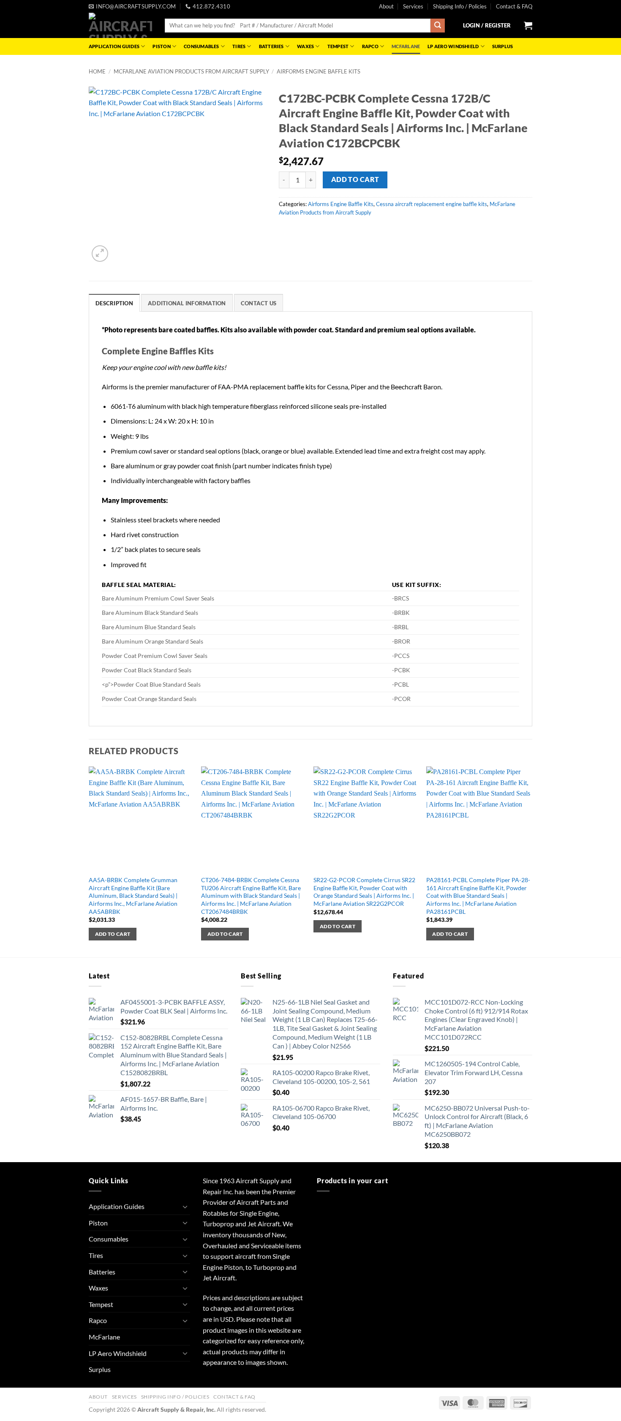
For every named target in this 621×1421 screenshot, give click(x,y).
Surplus (502, 46)
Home (97, 71)
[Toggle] (185, 1206)
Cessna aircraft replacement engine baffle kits (431, 204)
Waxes (305, 46)
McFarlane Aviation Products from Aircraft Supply (191, 71)
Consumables (201, 46)
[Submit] (437, 26)
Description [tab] (114, 303)
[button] (487, 25)
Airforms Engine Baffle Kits (318, 71)
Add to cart (355, 179)
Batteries (271, 46)
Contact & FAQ (514, 6)
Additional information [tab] (187, 303)
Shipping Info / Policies (460, 6)
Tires (238, 46)
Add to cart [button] (113, 934)
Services (413, 6)
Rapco (370, 46)
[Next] (529, 861)
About (386, 6)
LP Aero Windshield (453, 46)
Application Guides (114, 46)
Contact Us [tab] (259, 303)
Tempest (338, 46)
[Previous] (89, 861)
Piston (161, 46)
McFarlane (406, 46)
